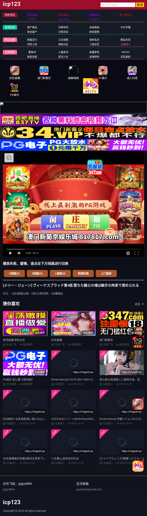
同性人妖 (32, 44)
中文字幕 (126, 27)
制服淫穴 (32, 39)
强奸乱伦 (94, 39)
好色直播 (56, 339)
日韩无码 (63, 31)
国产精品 (32, 27)
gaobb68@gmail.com (89, 489)
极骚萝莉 (94, 52)
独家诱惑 (32, 56)
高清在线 (10, 27)
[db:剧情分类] (21, 293)
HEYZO (125, 52)
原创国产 (32, 31)
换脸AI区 (63, 44)
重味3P (32, 52)
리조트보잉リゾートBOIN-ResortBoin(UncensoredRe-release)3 (88, 418)
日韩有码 (63, 27)
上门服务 (106, 273)
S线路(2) (14, 273)
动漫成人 (126, 44)
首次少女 (63, 56)
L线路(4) (60, 273)
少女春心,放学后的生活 (65, 458)
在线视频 (10, 52)
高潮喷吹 (94, 56)
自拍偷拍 (94, 27)
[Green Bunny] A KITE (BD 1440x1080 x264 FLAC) (80, 379)
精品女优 (126, 39)
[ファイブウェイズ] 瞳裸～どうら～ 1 (122, 458)
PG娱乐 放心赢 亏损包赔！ (18, 379)
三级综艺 (94, 44)
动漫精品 (57, 293)
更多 (137, 304)
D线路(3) (37, 273)
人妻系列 (63, 52)
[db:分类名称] (40, 293)
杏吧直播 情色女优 (14, 339)
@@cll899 (9, 489)
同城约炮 (83, 273)
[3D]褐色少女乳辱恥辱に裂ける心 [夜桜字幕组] (30, 418)
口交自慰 (63, 39)
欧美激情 (94, 31)
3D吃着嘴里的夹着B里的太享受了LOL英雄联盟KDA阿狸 (36, 458)
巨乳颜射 (126, 56)
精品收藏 (10, 39)
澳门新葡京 (106, 339)
